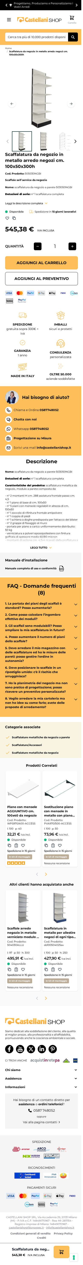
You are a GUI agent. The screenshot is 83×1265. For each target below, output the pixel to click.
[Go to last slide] (6, 5)
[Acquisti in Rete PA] (44, 1060)
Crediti (41, 1237)
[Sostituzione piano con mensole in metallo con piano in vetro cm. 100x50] (60, 789)
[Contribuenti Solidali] (27, 1176)
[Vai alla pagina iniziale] (39, 19)
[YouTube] (20, 1049)
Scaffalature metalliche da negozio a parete (41, 737)
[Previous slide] (37, 874)
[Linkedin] (42, 1049)
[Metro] (75, 1060)
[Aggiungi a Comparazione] (14, 218)
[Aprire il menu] (10, 20)
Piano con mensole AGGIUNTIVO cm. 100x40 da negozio (22, 811)
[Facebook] (9, 1049)
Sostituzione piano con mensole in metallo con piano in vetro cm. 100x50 (59, 811)
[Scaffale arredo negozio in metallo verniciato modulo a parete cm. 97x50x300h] (23, 908)
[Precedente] (12, 104)
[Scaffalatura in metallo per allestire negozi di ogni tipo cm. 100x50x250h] (60, 908)
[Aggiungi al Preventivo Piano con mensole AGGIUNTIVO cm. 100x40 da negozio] (16, 845)
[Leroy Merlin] (66, 1060)
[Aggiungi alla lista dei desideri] (7, 218)
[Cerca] (73, 37)
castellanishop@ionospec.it (26, 1227)
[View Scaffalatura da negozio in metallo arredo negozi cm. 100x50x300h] (22, 141)
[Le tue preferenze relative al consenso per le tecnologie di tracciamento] (74, 1257)
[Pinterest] (53, 1049)
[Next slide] (76, 5)
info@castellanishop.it (60, 1227)
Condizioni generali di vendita (30, 1233)
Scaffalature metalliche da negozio (35, 752)
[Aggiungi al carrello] (61, 1252)
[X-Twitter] (31, 1049)
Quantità (14, 246)
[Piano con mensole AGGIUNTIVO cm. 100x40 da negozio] (23, 789)
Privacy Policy (63, 1233)
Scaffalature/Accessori (27, 745)
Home (8, 48)
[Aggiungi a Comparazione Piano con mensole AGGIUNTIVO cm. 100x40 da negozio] (9, 845)
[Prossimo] (71, 104)
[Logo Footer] (41, 1021)
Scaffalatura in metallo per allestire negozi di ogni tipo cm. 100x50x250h (59, 932)
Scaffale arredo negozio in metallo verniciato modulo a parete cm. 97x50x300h (23, 932)
